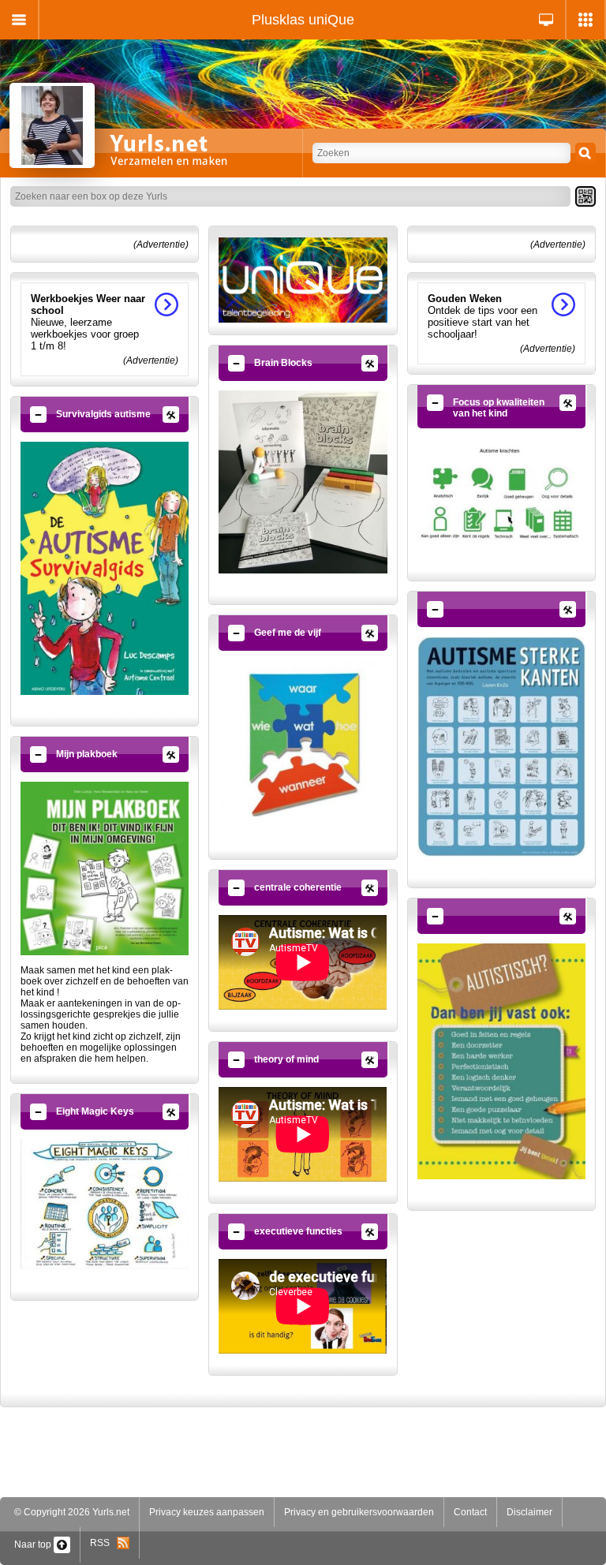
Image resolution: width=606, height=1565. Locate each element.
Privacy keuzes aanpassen (206, 1512)
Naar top (34, 1544)
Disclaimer (529, 1512)
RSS (103, 1542)
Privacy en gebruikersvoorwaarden (359, 1512)
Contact (470, 1512)
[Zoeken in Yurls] (585, 153)
